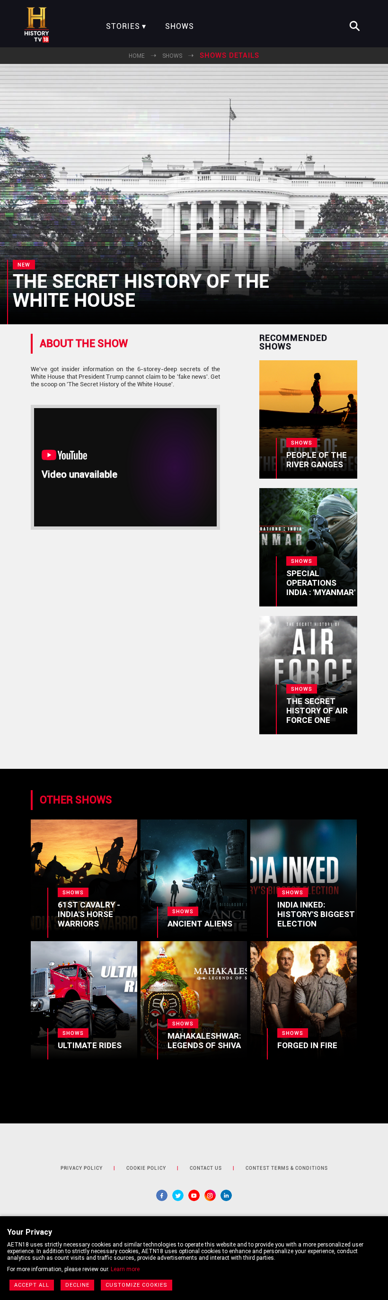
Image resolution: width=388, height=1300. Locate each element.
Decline (77, 1285)
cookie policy (146, 1168)
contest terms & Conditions (287, 1168)
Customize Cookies (137, 1285)
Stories (123, 26)
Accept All (31, 1285)
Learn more (125, 1269)
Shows (179, 26)
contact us (206, 1168)
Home (137, 56)
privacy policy (82, 1168)
